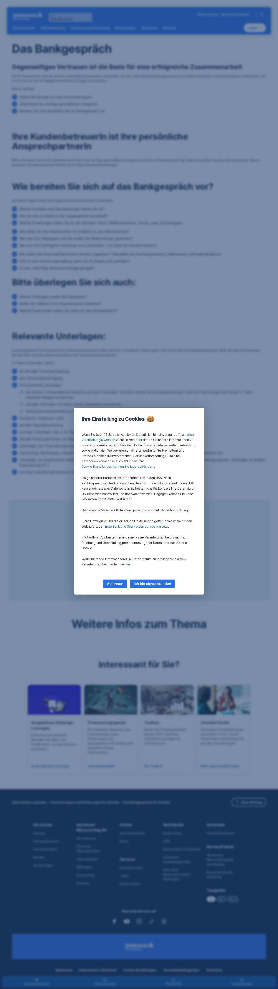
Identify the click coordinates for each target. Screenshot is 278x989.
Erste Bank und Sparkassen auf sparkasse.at (136, 526)
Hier (139, 440)
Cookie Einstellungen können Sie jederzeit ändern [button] (118, 466)
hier (127, 564)
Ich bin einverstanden (152, 583)
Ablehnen (115, 583)
